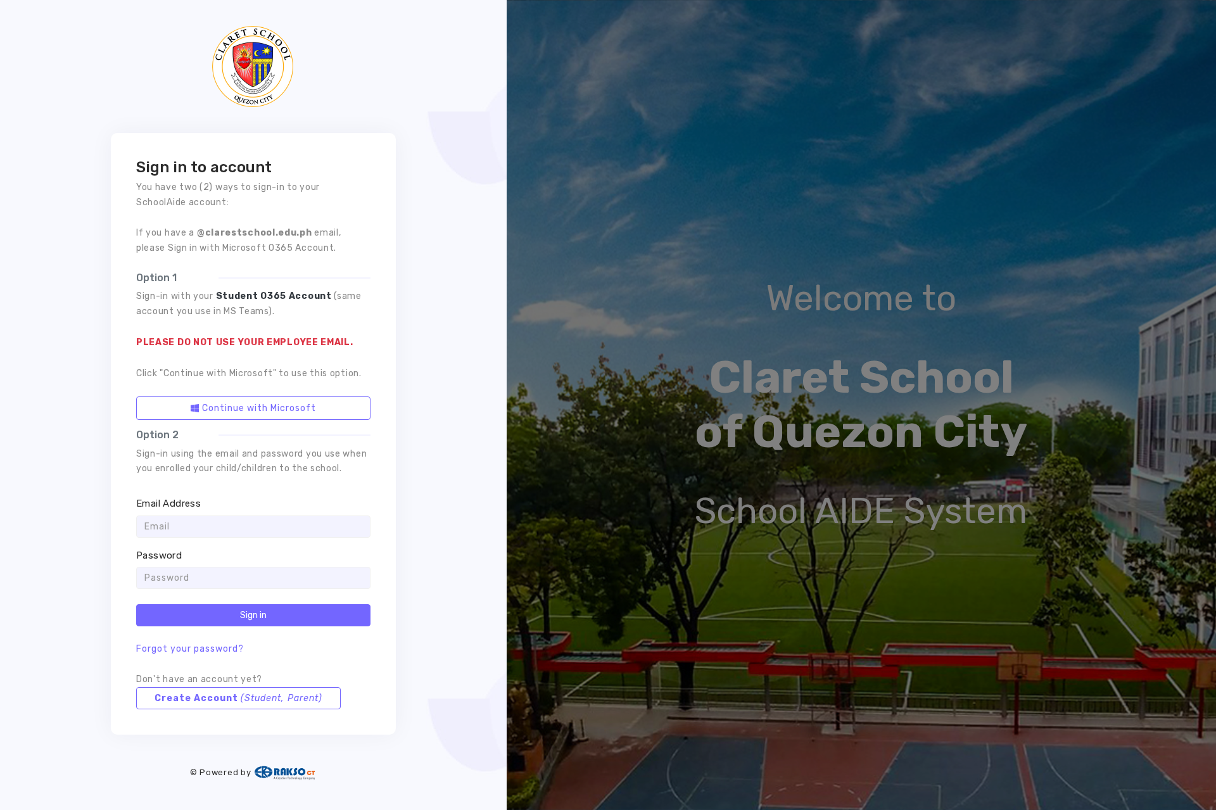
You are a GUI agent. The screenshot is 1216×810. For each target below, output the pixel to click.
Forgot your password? (190, 648)
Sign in (253, 615)
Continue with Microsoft (258, 408)
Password (159, 555)
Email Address (168, 503)
